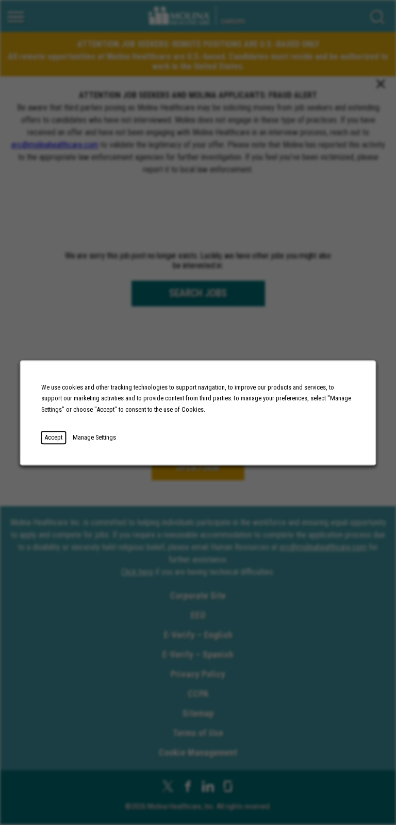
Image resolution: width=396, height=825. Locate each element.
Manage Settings (94, 437)
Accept (53, 437)
